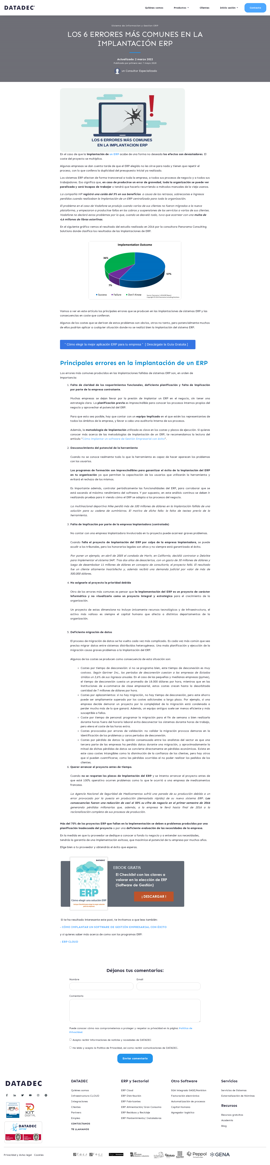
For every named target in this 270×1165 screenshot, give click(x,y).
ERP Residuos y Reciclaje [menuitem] (135, 1112)
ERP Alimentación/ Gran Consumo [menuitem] (141, 1107)
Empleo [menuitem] (75, 1118)
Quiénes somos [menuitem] (80, 1090)
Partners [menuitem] (76, 1112)
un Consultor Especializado (139, 71)
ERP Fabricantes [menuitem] (131, 1101)
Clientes (204, 7)
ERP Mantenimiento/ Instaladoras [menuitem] (141, 1118)
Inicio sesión (227, 7)
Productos (180, 7)
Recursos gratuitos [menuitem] (232, 1114)
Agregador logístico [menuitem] (182, 1112)
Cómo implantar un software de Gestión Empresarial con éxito (123, 439)
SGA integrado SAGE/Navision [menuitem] (188, 1090)
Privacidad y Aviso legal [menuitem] (18, 1154)
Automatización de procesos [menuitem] (188, 1101)
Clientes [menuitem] (76, 1107)
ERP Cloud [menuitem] (127, 1090)
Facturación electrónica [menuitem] (185, 1095)
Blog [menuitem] (224, 1125)
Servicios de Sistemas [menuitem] (234, 1090)
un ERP (114, 154)
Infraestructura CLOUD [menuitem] (85, 1095)
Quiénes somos (154, 7)
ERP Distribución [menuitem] (131, 1095)
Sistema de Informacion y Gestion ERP (135, 25)
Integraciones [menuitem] (79, 1101)
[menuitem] (80, 1123)
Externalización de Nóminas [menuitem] (238, 1095)
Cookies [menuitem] (39, 1154)
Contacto (255, 7)
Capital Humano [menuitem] (180, 1107)
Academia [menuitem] (227, 1120)
